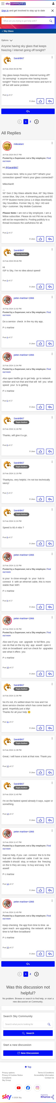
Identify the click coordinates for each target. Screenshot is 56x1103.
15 (8, 947)
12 (8, 766)
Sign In (53, 4)
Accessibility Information (44, 1075)
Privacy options (8, 1073)
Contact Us (49, 1078)
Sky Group (6, 1080)
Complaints (6, 1078)
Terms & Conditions (46, 1073)
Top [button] (29, 1067)
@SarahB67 (11, 167)
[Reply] (49, 101)
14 (8, 884)
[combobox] (25, 21)
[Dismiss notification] (53, 11)
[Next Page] (36, 121)
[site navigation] (2, 3)
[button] (52, 57)
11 (8, 722)
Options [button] (4, 40)
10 (8, 667)
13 (8, 814)
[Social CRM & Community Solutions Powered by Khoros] (47, 1096)
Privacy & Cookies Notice (12, 1075)
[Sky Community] (16, 4)
